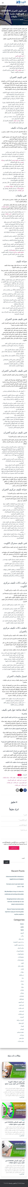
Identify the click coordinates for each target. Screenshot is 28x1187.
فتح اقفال (21, 999)
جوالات (22, 972)
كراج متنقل (21, 1023)
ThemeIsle (6, 1183)
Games (22, 924)
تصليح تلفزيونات (20, 951)
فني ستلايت (21, 1008)
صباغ (23, 987)
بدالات (22, 936)
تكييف (22, 963)
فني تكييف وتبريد (16, 160)
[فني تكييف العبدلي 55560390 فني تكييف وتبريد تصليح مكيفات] (14, 1148)
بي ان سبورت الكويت (19, 945)
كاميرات (22, 1017)
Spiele (22, 930)
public (22, 927)
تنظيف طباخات (9, 186)
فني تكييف (16, 120)
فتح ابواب (21, 996)
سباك (22, 984)
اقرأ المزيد (21, 1097)
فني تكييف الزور (19, 56)
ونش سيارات (21, 1041)
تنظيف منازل (21, 966)
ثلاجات (22, 969)
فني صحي (21, 1011)
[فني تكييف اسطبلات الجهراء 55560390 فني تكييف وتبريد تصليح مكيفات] (14, 1069)
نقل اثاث (22, 1035)
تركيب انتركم (21, 948)
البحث (23, 858)
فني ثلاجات (15, 782)
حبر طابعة (21, 975)
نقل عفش (21, 1038)
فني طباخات (20, 190)
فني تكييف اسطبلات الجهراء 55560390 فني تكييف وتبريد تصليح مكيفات (14, 1083)
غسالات (22, 993)
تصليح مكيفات (5, 206)
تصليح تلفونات (20, 954)
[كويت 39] (21, 3)
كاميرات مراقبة (20, 1020)
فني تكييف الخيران (12, 780)
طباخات (22, 990)
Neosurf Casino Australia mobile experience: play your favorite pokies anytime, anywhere (14, 911)
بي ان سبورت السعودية (18, 942)
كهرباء (22, 1026)
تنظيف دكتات (18, 70)
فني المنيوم (21, 1002)
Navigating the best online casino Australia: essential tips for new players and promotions (15, 901)
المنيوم (22, 933)
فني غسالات (23, 785)
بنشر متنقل (21, 939)
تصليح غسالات (20, 188)
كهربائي (22, 1029)
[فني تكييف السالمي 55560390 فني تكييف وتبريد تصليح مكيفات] (14, 1110)
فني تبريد (24, 780)
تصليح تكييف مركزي (18, 252)
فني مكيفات (8, 214)
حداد (23, 978)
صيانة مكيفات (6, 777)
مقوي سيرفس (20, 1032)
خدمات (22, 981)
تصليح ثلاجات (11, 250)
